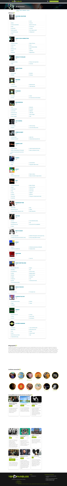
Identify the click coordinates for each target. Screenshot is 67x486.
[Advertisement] (53, 17)
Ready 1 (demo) (32, 174)
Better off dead (32, 185)
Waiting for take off (14, 138)
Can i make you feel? (33, 30)
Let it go (12, 97)
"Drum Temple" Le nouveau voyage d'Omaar (36, 404)
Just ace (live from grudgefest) (34, 224)
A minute (31, 28)
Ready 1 (12, 174)
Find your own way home (33, 61)
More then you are (32, 329)
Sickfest (12, 273)
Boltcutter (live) (32, 84)
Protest (30, 331)
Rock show (13, 196)
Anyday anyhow (14, 109)
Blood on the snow (32, 24)
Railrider (12, 275)
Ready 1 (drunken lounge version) (35, 175)
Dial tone (31, 194)
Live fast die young (14, 31)
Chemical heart (13, 114)
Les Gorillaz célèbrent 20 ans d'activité (24, 436)
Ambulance (13, 327)
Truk (30, 278)
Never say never (14, 30)
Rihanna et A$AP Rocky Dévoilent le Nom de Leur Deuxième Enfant (13, 404)
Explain (30, 209)
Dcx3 (12, 331)
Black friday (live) (32, 211)
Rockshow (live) (14, 86)
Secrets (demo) (32, 162)
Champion (31, 276)
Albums (17, 10)
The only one (31, 26)
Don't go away (32, 271)
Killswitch (31, 110)
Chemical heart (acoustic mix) (34, 138)
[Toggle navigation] (9, 1)
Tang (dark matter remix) (33, 164)
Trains (12, 33)
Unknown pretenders (15, 24)
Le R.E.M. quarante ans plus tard (13, 436)
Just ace (12, 220)
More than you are (14, 209)
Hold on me (13, 45)
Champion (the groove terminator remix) (18, 237)
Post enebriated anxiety (33, 220)
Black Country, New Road (12, 460)
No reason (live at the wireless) (34, 97)
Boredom (31, 73)
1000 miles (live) (32, 86)
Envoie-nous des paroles (54, 1)
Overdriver (13, 198)
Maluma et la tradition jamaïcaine (24, 456)
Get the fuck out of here (15, 334)
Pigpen (12, 303)
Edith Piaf (22, 405)
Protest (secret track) (33, 280)
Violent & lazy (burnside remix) (34, 148)
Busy (30, 207)
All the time (31, 189)
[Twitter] (20, 482)
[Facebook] (16, 482)
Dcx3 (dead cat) (14, 271)
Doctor (12, 333)
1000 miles (13, 84)
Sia (32, 457)
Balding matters (32, 273)
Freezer (12, 226)
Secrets (12, 162)
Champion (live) (32, 248)
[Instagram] (19, 482)
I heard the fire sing (14, 336)
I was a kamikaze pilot (33, 327)
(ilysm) (12, 22)
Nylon (30, 48)
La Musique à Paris (23, 404)
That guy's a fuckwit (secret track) (35, 196)
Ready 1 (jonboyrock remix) (34, 150)
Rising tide (13, 52)
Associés (28, 10)
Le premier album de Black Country (13, 457)
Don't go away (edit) (14, 235)
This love (31, 22)
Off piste (12, 75)
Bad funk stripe (32, 275)
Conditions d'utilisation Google (50, 480)
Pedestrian (13, 258)
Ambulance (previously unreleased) (35, 247)
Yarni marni (31, 190)
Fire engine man (32, 291)
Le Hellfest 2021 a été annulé (35, 435)
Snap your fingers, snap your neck (17, 211)
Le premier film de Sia (35, 456)
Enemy (12, 50)
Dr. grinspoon (31, 318)
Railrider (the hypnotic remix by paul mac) (36, 235)
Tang (12, 164)
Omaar (33, 405)
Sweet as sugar (32, 333)
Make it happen (14, 116)
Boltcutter (31, 107)
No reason (13, 95)
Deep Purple (34, 437)
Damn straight (32, 114)
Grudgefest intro (14, 222)
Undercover (13, 189)
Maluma (22, 458)
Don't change (13, 73)
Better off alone (32, 43)
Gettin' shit (31, 137)
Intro (12, 107)
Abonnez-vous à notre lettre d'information (51, 478)
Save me (12, 318)
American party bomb (15, 185)
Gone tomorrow (14, 112)
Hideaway (31, 50)
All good (12, 127)
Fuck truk (31, 258)
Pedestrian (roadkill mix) (15, 248)
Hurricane (31, 63)
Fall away (31, 75)
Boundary (13, 269)
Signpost (31, 192)
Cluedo (30, 95)
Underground (31, 31)
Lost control (13, 110)
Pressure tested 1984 (15, 267)
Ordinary (12, 194)
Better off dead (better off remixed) (17, 150)
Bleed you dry (13, 48)
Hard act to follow (14, 43)
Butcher (30, 301)
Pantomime (13, 28)
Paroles (21, 10)
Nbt (30, 222)
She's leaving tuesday (33, 46)
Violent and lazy (32, 125)
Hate (30, 116)
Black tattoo (13, 329)
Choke (12, 46)
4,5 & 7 (30, 21)
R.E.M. (10, 437)
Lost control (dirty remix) (33, 127)
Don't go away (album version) (34, 237)
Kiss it (30, 45)
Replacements (31, 52)
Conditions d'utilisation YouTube (50, 479)
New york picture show (15, 175)
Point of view (31, 316)
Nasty (12, 26)
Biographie (24, 10)
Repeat (12, 247)
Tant (30, 334)
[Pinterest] (18, 482)
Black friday (13, 207)
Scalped (12, 276)
